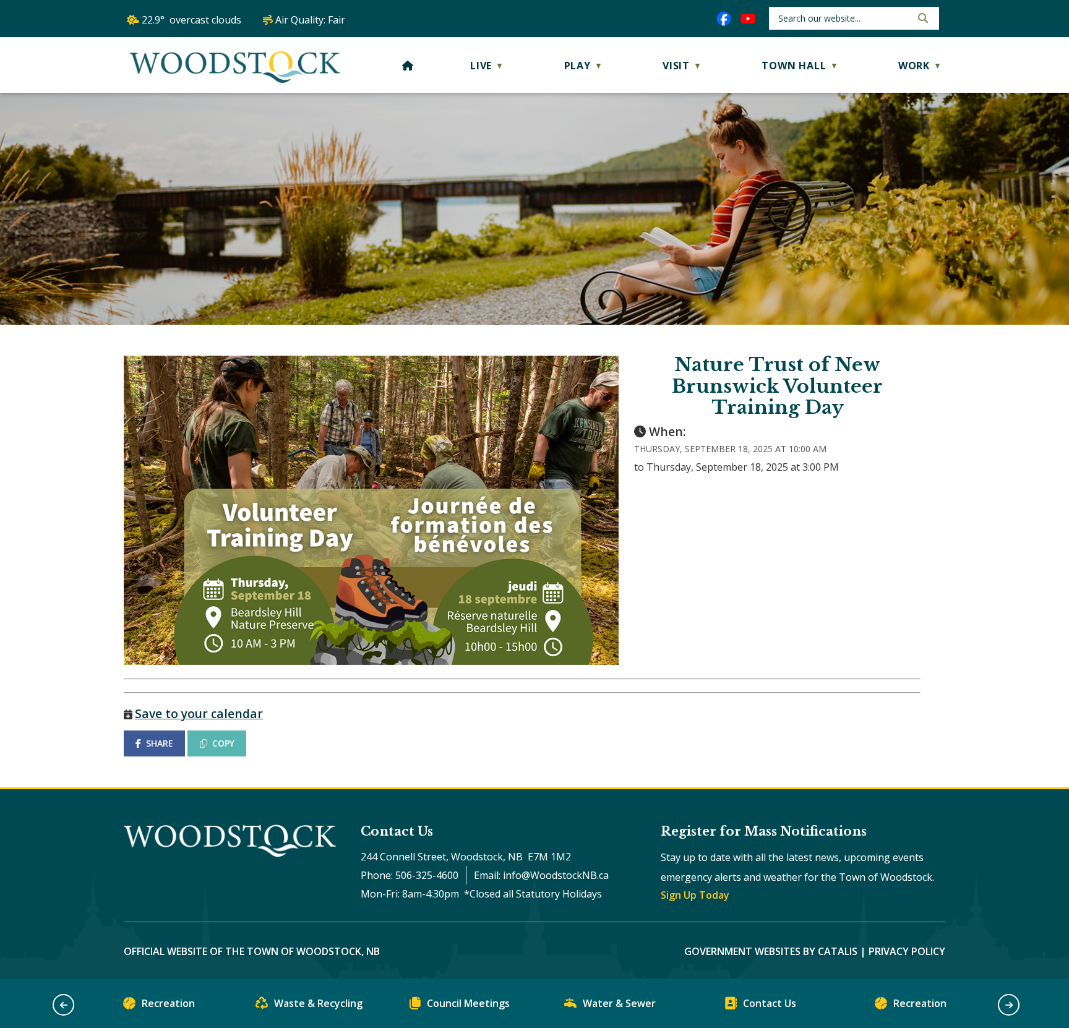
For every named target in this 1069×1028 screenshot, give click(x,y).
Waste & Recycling (318, 1003)
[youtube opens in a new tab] (748, 18)
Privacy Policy (907, 951)
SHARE (159, 743)
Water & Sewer (619, 1003)
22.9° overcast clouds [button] (191, 20)
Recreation (168, 1003)
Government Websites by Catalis (770, 951)
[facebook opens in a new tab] (723, 18)
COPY (223, 743)
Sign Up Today (695, 895)
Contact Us (769, 1003)
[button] (922, 18)
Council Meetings (468, 1003)
